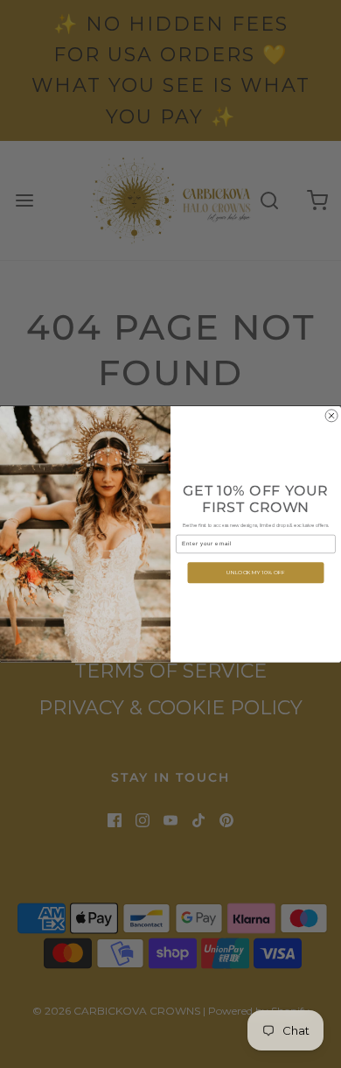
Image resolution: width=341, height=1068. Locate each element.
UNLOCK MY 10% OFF (255, 572)
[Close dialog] (331, 416)
